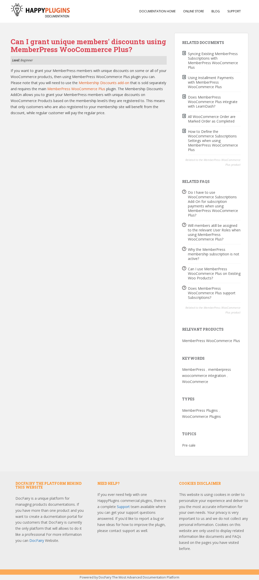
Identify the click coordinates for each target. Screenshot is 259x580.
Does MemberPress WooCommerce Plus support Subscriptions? (211, 293)
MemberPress (193, 369)
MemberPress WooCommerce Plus (76, 88)
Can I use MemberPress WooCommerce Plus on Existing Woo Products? (214, 273)
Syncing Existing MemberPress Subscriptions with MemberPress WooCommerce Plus (213, 60)
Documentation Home (157, 11)
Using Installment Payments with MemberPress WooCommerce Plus (211, 82)
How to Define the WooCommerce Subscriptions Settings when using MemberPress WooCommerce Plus (213, 140)
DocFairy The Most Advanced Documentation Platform (139, 577)
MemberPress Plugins (200, 410)
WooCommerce (195, 381)
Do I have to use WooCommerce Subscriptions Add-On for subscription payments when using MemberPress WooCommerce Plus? (213, 203)
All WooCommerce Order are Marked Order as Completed (211, 119)
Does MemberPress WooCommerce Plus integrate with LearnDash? (213, 102)
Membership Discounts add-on (104, 82)
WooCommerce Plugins (201, 416)
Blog (215, 11)
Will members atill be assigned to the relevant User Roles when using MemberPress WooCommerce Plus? (214, 232)
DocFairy (37, 540)
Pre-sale (189, 445)
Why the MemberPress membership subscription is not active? (213, 254)
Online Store (193, 11)
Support (234, 11)
